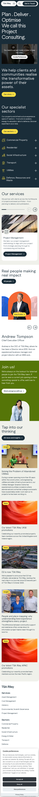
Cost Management (9, 701)
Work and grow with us (13, 391)
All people (8, 281)
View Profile (18, 315)
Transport (5, 740)
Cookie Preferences (19, 57)
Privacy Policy (19, 794)
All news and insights (12, 438)
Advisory (5, 705)
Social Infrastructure (9, 732)
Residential (6, 728)
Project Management (13, 254)
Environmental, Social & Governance (15, 709)
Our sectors (9, 131)
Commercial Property (10, 724)
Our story (8, 94)
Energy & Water (8, 736)
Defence (5, 744)
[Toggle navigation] (14, 3)
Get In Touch (30, 3)
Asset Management (9, 697)
